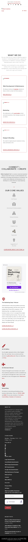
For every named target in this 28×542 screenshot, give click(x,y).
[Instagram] (5, 446)
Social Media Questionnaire (11, 462)
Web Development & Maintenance (13, 86)
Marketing (6, 110)
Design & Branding (8, 138)
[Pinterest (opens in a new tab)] (10, 4)
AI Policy (7, 488)
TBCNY (20, 393)
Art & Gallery (5, 349)
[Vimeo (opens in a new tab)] (20, 4)
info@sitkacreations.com (14, 3)
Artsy (4, 357)
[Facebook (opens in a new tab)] (8, 4)
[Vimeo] (5, 453)
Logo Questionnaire (10, 459)
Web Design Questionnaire (11, 464)
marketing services (8, 122)
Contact (7, 477)
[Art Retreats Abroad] (3, 364)
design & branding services (11, 149)
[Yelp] (5, 452)
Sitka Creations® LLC (15, 538)
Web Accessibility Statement (12, 490)
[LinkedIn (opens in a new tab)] (15, 4)
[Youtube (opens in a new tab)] (18, 4)
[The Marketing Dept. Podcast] (3, 299)
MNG (23, 393)
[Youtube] (5, 455)
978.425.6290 (20, 539)
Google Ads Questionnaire (11, 469)
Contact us (7, 429)
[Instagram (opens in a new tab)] (13, 4)
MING (5, 395)
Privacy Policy (8, 485)
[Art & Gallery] (3, 345)
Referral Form (8, 474)
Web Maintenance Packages (12, 472)
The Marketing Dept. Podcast (10, 302)
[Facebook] (5, 445)
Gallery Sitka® (10, 539)
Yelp (20, 539)
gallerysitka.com (11, 356)
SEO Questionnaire (9, 467)
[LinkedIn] (5, 448)
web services (6, 94)
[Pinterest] (5, 450)
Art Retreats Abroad (7, 367)
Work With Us (8, 479)
